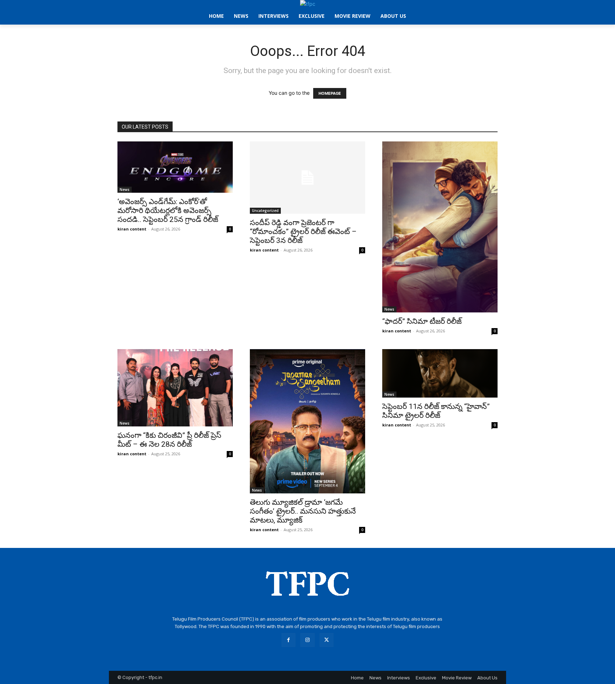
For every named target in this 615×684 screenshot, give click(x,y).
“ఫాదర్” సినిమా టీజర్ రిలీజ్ (422, 321)
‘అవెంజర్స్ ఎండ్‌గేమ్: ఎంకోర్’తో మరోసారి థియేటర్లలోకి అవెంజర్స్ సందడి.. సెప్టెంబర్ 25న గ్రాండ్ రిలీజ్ (167, 210)
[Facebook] (288, 640)
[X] (326, 640)
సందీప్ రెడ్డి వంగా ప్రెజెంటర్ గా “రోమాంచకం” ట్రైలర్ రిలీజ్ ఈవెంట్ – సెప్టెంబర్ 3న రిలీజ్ (303, 231)
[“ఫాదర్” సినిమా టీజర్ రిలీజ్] (440, 226)
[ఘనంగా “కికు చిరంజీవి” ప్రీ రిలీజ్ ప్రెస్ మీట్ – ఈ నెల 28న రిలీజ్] (175, 387)
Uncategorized (265, 210)
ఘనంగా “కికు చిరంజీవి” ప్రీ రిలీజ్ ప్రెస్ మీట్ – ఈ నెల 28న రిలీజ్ (169, 440)
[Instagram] (307, 640)
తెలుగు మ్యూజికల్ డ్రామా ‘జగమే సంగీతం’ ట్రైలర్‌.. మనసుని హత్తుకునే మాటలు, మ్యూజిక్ (303, 511)
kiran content (131, 229)
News (125, 189)
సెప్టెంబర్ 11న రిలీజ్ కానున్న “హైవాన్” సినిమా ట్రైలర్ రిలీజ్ (436, 411)
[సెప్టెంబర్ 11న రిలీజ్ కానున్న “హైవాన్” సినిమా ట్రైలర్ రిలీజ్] (440, 373)
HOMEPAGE (330, 93)
